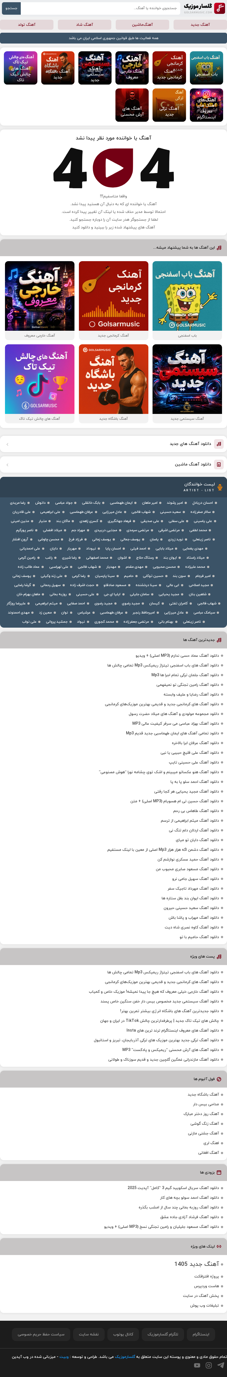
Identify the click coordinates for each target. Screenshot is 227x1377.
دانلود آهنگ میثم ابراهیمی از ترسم (190, 820)
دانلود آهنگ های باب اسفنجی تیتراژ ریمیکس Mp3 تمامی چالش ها (163, 665)
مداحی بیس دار (206, 1104)
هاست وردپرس (206, 1286)
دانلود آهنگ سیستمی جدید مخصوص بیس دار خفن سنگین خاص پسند (159, 1001)
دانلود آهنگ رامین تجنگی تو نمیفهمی (187, 685)
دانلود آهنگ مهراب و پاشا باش (194, 917)
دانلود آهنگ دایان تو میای (197, 840)
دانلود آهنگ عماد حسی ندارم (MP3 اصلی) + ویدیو (177, 655)
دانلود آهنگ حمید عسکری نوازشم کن (188, 859)
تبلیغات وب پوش (204, 1305)
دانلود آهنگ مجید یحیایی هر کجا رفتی (186, 791)
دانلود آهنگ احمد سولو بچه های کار (189, 1197)
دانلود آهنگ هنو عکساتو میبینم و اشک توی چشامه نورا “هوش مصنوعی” (159, 772)
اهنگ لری (211, 1143)
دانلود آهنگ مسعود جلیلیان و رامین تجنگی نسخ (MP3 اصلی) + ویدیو (161, 1227)
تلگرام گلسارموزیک (163, 1334)
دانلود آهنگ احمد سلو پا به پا (195, 782)
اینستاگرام (201, 1334)
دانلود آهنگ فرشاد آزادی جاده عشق (189, 1217)
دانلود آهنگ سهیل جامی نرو (195, 879)
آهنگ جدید (200, 24)
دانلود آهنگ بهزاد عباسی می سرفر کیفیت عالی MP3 (175, 723)
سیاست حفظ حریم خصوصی (41, 1334)
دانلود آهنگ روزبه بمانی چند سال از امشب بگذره (179, 1207)
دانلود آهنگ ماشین (193, 464)
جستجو (11, 8)
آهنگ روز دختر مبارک (201, 1114)
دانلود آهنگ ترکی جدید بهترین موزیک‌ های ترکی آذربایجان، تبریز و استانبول (156, 1040)
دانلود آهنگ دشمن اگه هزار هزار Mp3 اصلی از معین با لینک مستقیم (163, 849)
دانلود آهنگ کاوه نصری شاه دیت (192, 927)
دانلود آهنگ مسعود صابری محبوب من (187, 869)
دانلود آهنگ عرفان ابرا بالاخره (195, 743)
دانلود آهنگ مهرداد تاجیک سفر (193, 888)
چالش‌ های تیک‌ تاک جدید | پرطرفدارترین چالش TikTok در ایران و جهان (159, 1021)
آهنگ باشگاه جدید (203, 1094)
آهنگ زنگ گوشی (204, 1123)
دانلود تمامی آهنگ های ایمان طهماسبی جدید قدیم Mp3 (172, 733)
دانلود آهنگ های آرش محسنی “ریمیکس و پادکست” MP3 (170, 1050)
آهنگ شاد (84, 24)
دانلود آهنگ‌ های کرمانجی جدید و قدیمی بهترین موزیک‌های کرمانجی (162, 704)
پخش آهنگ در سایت (201, 1296)
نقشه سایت (89, 1334)
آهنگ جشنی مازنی (203, 1133)
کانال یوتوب (123, 1334)
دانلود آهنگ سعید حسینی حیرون (191, 908)
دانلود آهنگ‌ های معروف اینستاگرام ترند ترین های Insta (173, 1030)
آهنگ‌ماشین (142, 24)
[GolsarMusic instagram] (209, 1365)
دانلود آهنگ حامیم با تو (199, 937)
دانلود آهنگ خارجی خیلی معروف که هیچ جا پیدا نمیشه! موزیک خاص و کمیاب (154, 991)
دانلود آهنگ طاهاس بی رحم (196, 811)
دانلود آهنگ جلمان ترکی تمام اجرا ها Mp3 (185, 675)
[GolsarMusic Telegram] (220, 1365)
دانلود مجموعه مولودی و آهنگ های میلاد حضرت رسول (174, 714)
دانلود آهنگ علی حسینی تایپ (194, 762)
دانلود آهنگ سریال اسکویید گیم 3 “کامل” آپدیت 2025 (173, 1188)
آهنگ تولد (26, 24)
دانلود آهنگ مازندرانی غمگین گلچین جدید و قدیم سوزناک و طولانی (163, 1059)
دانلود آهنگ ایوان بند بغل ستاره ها (190, 898)
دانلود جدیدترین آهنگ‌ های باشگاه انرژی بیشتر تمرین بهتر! (169, 1011)
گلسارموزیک (204, 8)
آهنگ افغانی (208, 1152)
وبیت (64, 1357)
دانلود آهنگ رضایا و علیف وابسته (191, 694)
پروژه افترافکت (206, 1276)
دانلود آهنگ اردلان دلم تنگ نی (194, 830)
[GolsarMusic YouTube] (197, 1365)
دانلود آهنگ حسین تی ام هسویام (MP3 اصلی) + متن (174, 801)
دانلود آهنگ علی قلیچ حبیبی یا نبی (190, 752)
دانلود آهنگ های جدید (190, 444)
